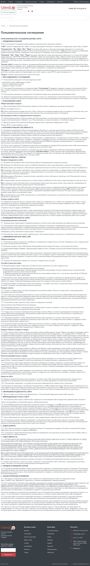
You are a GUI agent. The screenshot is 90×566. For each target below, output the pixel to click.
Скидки (10, 2)
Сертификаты (51, 2)
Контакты (60, 2)
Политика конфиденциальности (81, 564)
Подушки (50, 540)
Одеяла (49, 543)
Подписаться (8, 554)
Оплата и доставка (31, 2)
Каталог (3, 2)
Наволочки (50, 552)
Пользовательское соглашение (60, 564)
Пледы (49, 537)
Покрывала (50, 534)
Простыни (50, 546)
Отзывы (41, 2)
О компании (18, 2)
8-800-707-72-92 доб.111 (77, 8)
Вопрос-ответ (28, 540)
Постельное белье (52, 530)
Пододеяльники (52, 549)
